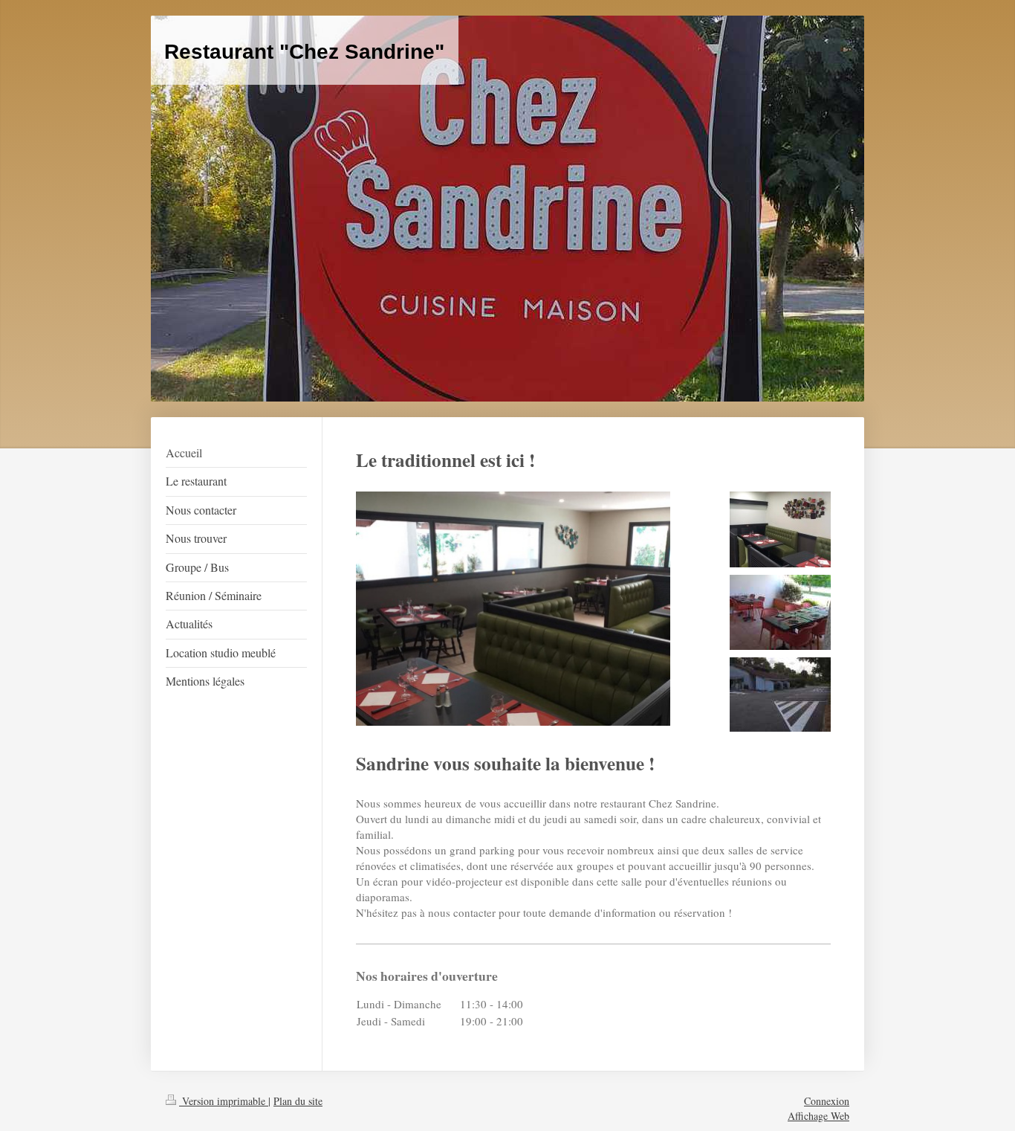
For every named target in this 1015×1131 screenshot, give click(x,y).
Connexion (826, 1101)
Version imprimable (223, 1101)
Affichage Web (818, 1116)
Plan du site (297, 1101)
